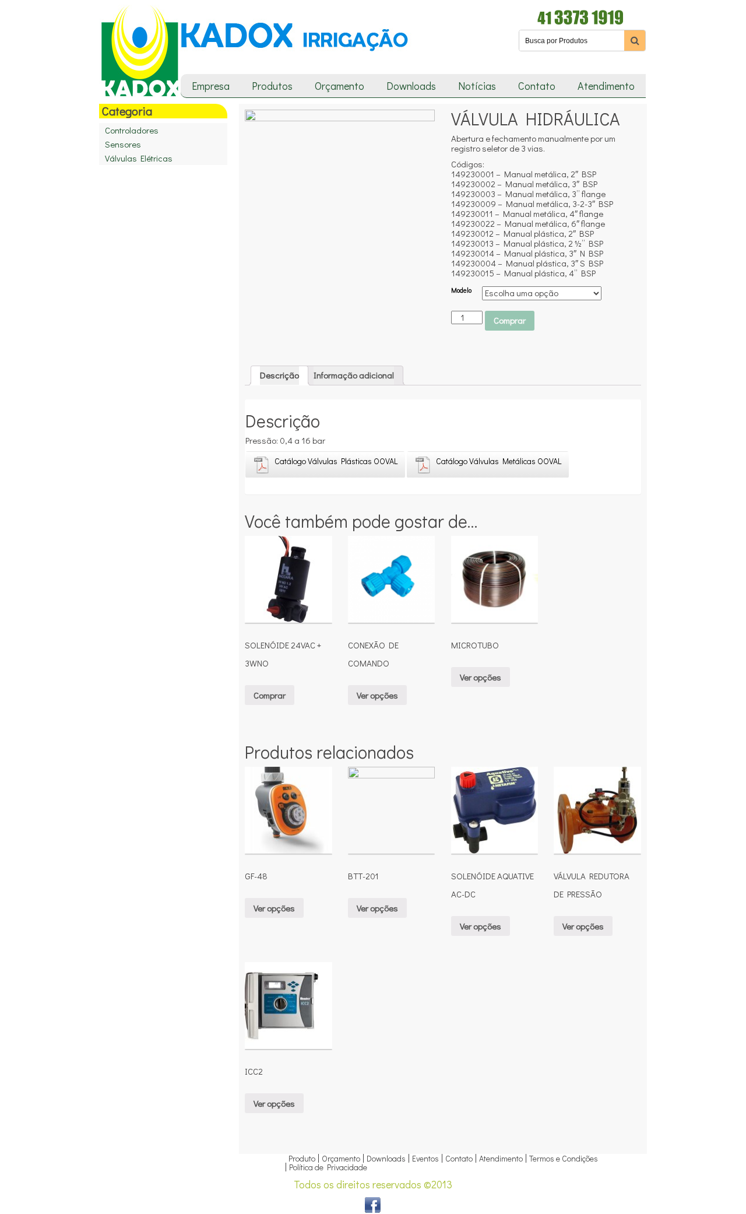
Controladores (132, 130)
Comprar (510, 320)
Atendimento (606, 86)
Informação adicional (354, 375)
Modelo (461, 290)
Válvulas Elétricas (139, 158)
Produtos (272, 86)
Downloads (411, 86)
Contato (536, 86)
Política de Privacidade (328, 1167)
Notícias (477, 86)
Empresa (211, 86)
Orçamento (339, 86)
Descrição (279, 375)
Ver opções (377, 695)
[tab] (279, 375)
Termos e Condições (563, 1158)
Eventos (425, 1158)
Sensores (123, 144)
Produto (301, 1158)
